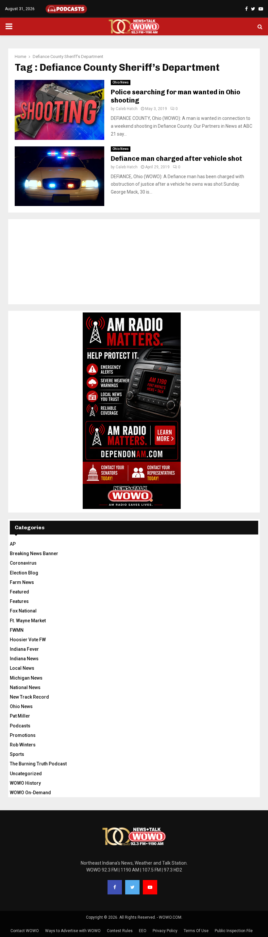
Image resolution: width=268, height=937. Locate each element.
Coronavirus (23, 563)
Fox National (23, 610)
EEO (142, 930)
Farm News (22, 582)
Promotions (23, 735)
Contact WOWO (24, 930)
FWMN (17, 630)
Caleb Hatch (127, 108)
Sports (17, 754)
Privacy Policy (165, 930)
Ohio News (120, 82)
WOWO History (25, 783)
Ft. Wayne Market (28, 620)
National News (25, 687)
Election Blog (24, 572)
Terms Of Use (196, 930)
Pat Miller (20, 716)
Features (19, 601)
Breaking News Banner (34, 553)
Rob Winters (23, 744)
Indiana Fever (24, 649)
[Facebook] (115, 887)
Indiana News (24, 658)
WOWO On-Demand (30, 792)
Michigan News (26, 678)
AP (13, 544)
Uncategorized (26, 773)
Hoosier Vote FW (28, 639)
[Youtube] (150, 887)
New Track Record (29, 697)
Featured (19, 591)
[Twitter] (132, 887)
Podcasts (20, 725)
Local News (22, 668)
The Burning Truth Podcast (38, 763)
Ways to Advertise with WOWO (73, 930)
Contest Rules (120, 930)
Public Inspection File (234, 930)
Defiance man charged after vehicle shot (176, 158)
